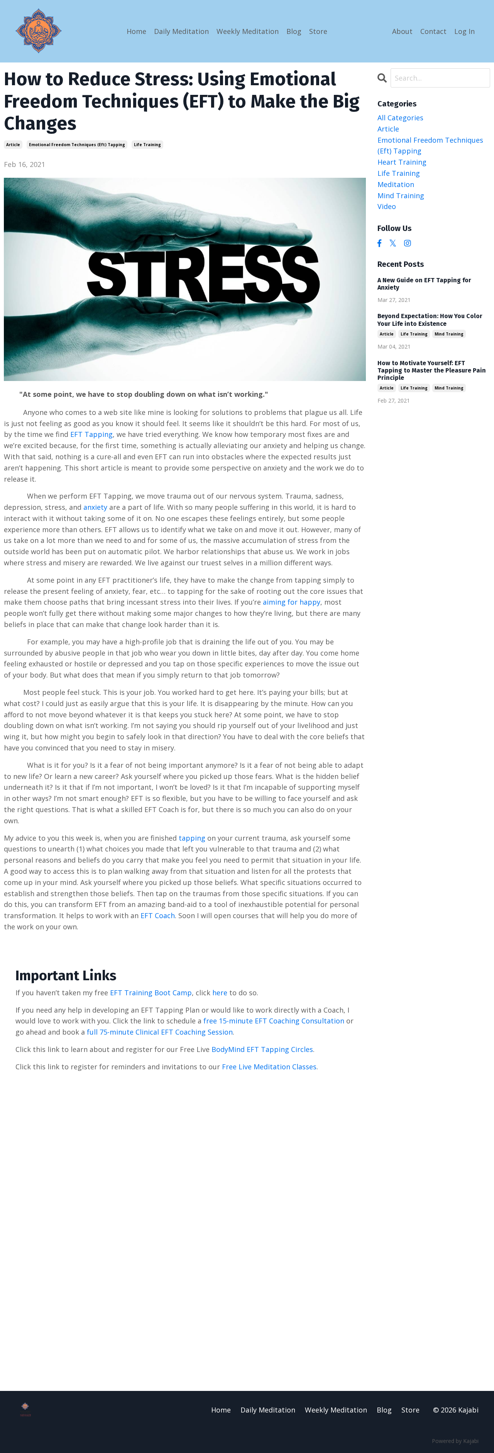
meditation (395, 184)
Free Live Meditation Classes (269, 1066)
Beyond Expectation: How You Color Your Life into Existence (429, 319)
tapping (192, 838)
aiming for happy (291, 602)
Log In (464, 31)
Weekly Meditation (248, 31)
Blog (293, 31)
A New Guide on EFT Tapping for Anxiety (424, 283)
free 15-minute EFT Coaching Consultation (273, 1020)
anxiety (95, 507)
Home (136, 31)
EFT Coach (157, 915)
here (219, 992)
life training (147, 144)
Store (318, 31)
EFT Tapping (91, 434)
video (386, 206)
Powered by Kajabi (455, 1441)
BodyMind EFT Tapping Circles (262, 1049)
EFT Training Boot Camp (151, 992)
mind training (400, 195)
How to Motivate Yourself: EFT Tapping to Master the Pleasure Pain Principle (431, 370)
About (402, 31)
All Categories (400, 117)
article (13, 144)
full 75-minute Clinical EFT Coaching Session (160, 1032)
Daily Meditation (181, 31)
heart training (401, 162)
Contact (433, 31)
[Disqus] (247, 1235)
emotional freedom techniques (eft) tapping (77, 144)
